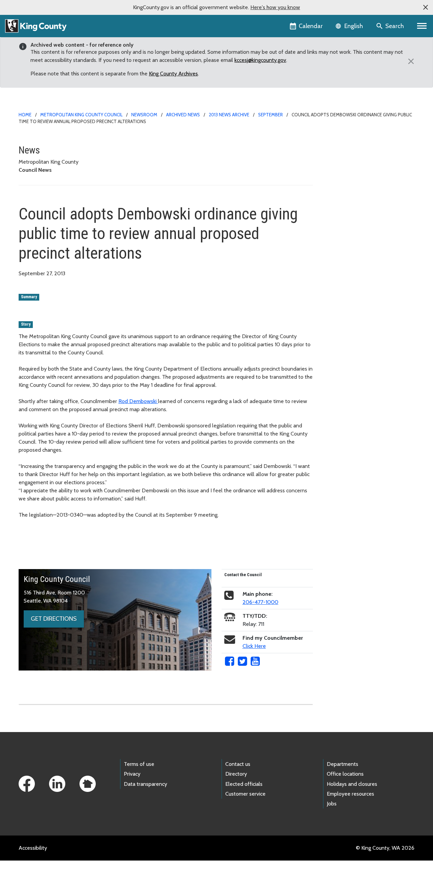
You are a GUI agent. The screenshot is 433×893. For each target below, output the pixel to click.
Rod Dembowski (138, 401)
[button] (425, 7)
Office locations (345, 774)
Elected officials (244, 784)
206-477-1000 (260, 602)
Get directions (54, 618)
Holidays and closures (352, 784)
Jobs (332, 803)
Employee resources (350, 794)
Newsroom (144, 114)
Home (25, 114)
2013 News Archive (229, 114)
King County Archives (173, 73)
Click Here (254, 646)
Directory (236, 774)
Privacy (132, 774)
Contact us (237, 764)
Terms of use (139, 764)
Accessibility (33, 848)
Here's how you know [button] (275, 7)
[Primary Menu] (422, 26)
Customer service (245, 794)
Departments (342, 764)
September (270, 114)
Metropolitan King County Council (81, 114)
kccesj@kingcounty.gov (260, 60)
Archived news (183, 114)
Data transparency (145, 784)
